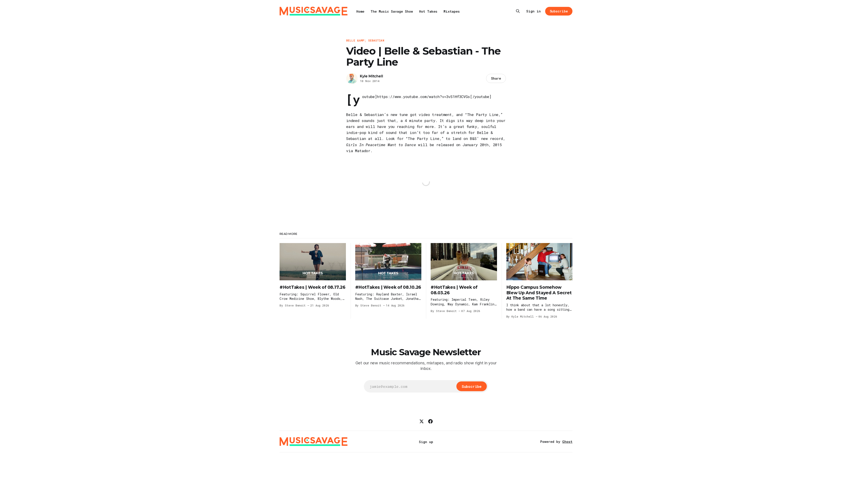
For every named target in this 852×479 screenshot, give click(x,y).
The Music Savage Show (392, 11)
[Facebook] (430, 421)
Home (360, 11)
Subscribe (559, 11)
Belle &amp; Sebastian (365, 40)
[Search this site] (517, 11)
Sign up (426, 442)
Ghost (567, 441)
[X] (421, 421)
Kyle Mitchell (371, 76)
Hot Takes (428, 11)
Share (496, 78)
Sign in (533, 11)
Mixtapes (452, 11)
